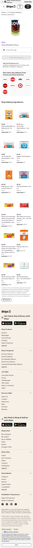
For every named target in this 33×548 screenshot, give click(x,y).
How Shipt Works (7, 375)
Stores (3, 378)
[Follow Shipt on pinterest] (11, 504)
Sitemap (4, 409)
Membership (5, 380)
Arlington (4, 476)
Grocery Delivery (7, 354)
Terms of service (6, 529)
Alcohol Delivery (7, 356)
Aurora (3, 479)
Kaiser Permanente (8, 498)
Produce (4, 340)
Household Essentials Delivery (11, 364)
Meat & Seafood (7, 343)
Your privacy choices (12, 531)
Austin (3, 455)
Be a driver (5, 437)
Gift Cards (5, 383)
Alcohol (4, 333)
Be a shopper (6, 434)
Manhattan (5, 465)
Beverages (5, 335)
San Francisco (6, 458)
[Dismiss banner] (2, 2)
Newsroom (5, 401)
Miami (3, 460)
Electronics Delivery (8, 361)
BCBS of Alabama (7, 500)
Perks (3, 442)
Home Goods (6, 338)
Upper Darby (6, 484)
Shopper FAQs (6, 447)
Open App (28, 1)
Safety (3, 444)
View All (4, 345)
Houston (4, 463)
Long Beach (5, 487)
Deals (3, 388)
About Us (4, 396)
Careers (4, 399)
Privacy (16, 529)
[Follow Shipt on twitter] (16, 504)
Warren (4, 482)
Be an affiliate (6, 439)
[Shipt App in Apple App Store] (6, 323)
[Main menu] (4, 6)
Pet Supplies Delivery (8, 359)
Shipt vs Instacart (7, 385)
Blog (3, 404)
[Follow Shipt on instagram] (7, 504)
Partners (4, 407)
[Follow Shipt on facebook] (2, 504)
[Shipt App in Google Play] (20, 323)
